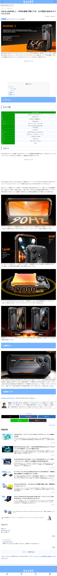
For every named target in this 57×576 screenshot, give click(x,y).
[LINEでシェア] (47, 436)
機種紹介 (23, 19)
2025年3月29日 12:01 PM (7, 541)
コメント (12, 90)
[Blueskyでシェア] (35, 432)
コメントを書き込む (28, 552)
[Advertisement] (28, 72)
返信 (54, 536)
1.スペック (11, 87)
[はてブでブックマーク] (22, 436)
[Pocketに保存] (35, 436)
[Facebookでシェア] (9, 436)
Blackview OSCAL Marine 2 (8, 398)
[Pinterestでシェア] (16, 440)
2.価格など (11, 92)
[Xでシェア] (9, 432)
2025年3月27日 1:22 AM (6, 530)
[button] (38, 420)
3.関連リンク (12, 94)
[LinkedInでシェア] (28, 440)
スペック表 (12, 89)
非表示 (29, 84)
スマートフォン (16, 19)
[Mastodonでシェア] (22, 432)
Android (4, 19)
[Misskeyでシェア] (47, 432)
